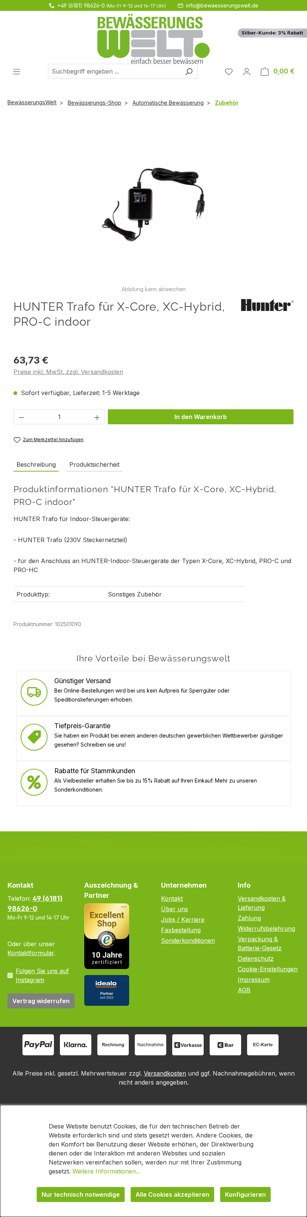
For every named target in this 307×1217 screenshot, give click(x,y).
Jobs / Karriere (182, 919)
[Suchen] (189, 71)
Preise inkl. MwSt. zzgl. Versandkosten (68, 372)
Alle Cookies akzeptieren (172, 1194)
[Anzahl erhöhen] (97, 416)
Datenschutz (256, 958)
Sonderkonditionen (188, 940)
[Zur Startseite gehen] (153, 39)
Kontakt (172, 898)
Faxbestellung (181, 930)
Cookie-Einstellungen (268, 969)
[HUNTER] (267, 304)
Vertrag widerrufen (41, 1001)
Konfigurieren (245, 1194)
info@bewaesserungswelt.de (222, 5)
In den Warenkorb (200, 417)
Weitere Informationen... (106, 1171)
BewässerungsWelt (32, 102)
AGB (244, 990)
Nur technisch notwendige (81, 1194)
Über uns (174, 909)
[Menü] (16, 71)
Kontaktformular (30, 953)
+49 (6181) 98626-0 (81, 5)
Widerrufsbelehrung (266, 928)
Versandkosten (165, 1073)
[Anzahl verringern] (21, 416)
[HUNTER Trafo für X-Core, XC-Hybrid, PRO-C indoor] (153, 204)
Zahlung (249, 918)
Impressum (254, 979)
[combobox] (114, 71)
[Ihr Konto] (247, 71)
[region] (153, 208)
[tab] (36, 465)
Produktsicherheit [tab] (94, 464)
